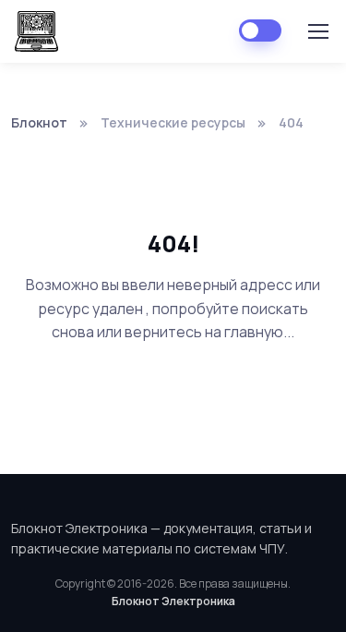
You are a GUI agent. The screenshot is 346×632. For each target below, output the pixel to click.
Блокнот (39, 122)
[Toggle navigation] (317, 31)
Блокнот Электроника (173, 601)
